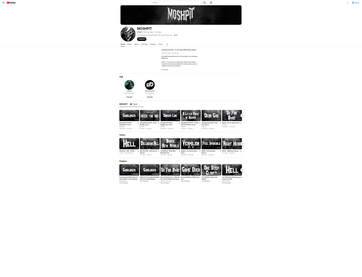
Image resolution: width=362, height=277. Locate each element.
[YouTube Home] (11, 2)
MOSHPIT (121, 126)
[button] (165, 70)
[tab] (122, 44)
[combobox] (177, 3)
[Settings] (348, 3)
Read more (165, 69)
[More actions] (138, 123)
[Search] (205, 3)
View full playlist (123, 183)
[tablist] (181, 44)
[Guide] (3, 3)
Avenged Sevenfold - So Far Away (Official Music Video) (179, 50)
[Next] (242, 115)
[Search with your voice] (211, 3)
